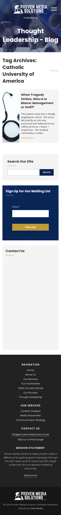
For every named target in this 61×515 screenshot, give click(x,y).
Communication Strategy (30, 420)
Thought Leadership (30, 397)
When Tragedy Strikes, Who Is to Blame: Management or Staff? (37, 101)
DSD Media (37, 508)
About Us (30, 374)
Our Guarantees (30, 383)
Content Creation (30, 411)
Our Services (30, 379)
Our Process (30, 392)
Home (30, 370)
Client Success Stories (30, 388)
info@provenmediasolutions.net (30, 434)
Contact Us (31, 17)
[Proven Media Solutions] (31, 12)
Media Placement (30, 415)
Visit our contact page (31, 439)
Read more (30, 475)
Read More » (28, 137)
